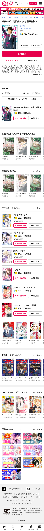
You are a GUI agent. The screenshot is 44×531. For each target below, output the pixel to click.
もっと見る (36, 171)
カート (22, 529)
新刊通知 (26, 45)
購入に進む (22, 54)
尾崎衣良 (22, 26)
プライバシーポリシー (29, 497)
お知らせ (6, 497)
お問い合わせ (32, 494)
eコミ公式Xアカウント (13, 489)
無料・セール (39, 529)
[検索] (16, 3)
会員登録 (33, 3)
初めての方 (31, 529)
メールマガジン (37, 489)
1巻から (28, 93)
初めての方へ (8, 494)
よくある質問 (20, 494)
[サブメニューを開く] (40, 3)
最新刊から (38, 93)
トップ (4, 529)
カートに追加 (13, 60)
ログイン (23, 3)
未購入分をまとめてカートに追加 (23, 99)
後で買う (38, 45)
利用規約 (15, 497)
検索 (13, 529)
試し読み (33, 60)
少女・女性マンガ (25, 28)
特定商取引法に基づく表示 (22, 503)
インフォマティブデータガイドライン (19, 500)
